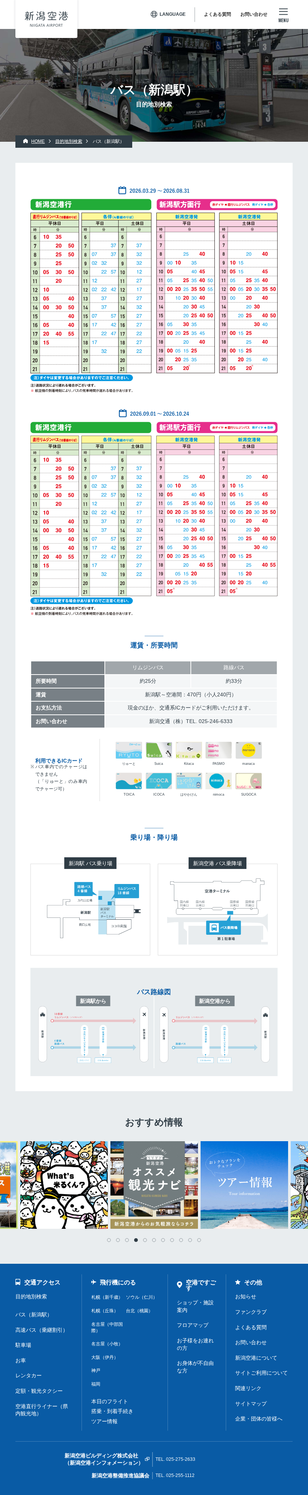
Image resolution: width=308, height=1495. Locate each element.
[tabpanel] (154, 1185)
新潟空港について (256, 1358)
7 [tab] (163, 1240)
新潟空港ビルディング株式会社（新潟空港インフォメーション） (104, 1459)
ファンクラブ (251, 1312)
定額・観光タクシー (39, 1391)
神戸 (95, 1370)
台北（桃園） (139, 1310)
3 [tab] (127, 1240)
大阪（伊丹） (104, 1357)
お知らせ (245, 1296)
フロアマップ (192, 1325)
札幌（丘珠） (104, 1310)
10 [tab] (190, 1240)
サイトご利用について (261, 1373)
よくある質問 (217, 14)
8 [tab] (172, 1240)
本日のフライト (109, 1401)
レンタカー (28, 1375)
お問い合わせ (253, 14)
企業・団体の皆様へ (258, 1419)
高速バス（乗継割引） (41, 1330)
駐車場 (23, 1345)
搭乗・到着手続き (112, 1411)
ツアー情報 (104, 1421)
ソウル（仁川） (141, 1297)
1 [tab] (109, 1240)
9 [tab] (181, 1240)
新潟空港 (46, 19)
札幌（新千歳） (107, 1297)
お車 (20, 1360)
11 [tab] (199, 1240)
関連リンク (248, 1388)
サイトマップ (251, 1404)
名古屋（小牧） (107, 1343)
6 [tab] (154, 1240)
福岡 (95, 1384)
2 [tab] (118, 1240)
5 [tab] (145, 1240)
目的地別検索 (31, 1296)
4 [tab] (136, 1240)
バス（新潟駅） (33, 1315)
